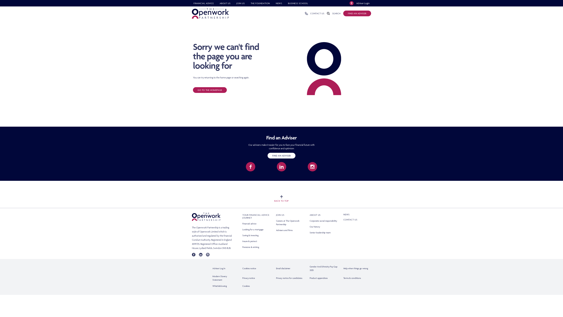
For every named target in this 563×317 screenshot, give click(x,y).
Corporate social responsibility (323, 220)
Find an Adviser (281, 155)
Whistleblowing (219, 286)
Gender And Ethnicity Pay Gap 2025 (323, 268)
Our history (315, 226)
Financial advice (249, 223)
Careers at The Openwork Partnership (288, 222)
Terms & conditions (352, 278)
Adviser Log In (218, 268)
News (346, 214)
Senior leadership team (320, 232)
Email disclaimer (283, 268)
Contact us (350, 219)
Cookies (246, 286)
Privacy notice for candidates (289, 278)
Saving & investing (250, 235)
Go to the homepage (210, 90)
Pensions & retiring (250, 247)
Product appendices (319, 278)
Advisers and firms (284, 230)
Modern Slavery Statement (219, 278)
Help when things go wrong (355, 268)
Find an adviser (357, 13)
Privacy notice (248, 278)
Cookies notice (249, 268)
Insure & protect (249, 241)
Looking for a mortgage (252, 229)
